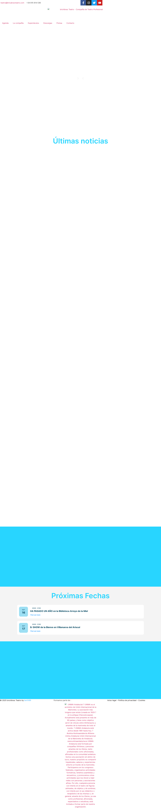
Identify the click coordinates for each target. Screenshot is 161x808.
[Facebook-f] (83, 2)
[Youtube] (99, 2)
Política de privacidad (127, 700)
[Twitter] (94, 2)
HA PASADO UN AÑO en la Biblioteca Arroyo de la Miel (59, 611)
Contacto (70, 23)
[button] (83, 78)
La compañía (18, 23)
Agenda (5, 23)
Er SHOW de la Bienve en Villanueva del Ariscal (55, 627)
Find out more (35, 615)
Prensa (59, 23)
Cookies (141, 700)
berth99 (27, 700)
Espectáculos (33, 23)
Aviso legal (111, 700)
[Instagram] (88, 2)
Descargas (47, 23)
